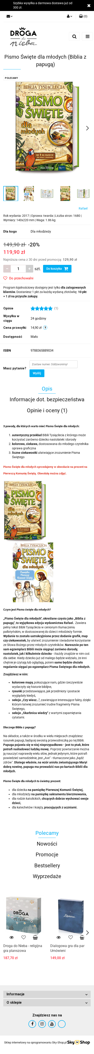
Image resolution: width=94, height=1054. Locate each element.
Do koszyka (54, 268)
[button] (83, 16)
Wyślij (37, 373)
